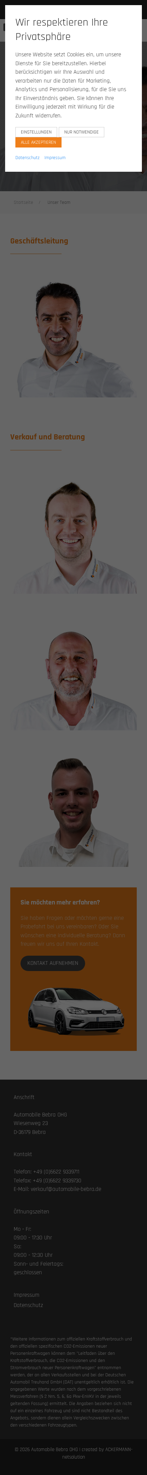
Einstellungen (36, 132)
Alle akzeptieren (38, 142)
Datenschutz (27, 158)
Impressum (55, 158)
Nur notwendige (81, 132)
